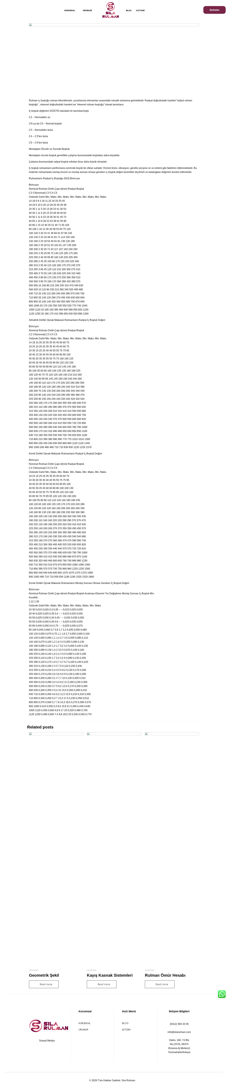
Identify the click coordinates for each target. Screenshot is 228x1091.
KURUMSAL (84, 1023)
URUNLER (83, 1029)
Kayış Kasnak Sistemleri (110, 975)
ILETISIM (126, 1029)
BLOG (125, 1023)
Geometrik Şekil (44, 975)
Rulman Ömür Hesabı (165, 975)
